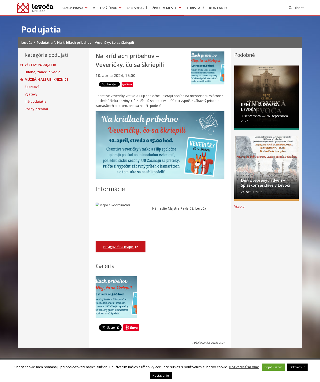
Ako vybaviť (137, 8)
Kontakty (218, 8)
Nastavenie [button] (161, 375)
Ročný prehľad (36, 109)
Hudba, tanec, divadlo (42, 72)
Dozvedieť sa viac (244, 366)
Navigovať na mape (118, 246)
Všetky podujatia (40, 65)
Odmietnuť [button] (297, 367)
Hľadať (299, 8)
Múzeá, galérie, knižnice (46, 79)
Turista (193, 8)
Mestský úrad (105, 8)
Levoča (35, 8)
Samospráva (72, 8)
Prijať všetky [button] (273, 367)
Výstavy (31, 94)
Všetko (239, 206)
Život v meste (164, 8)
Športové (32, 87)
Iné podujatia (36, 101)
